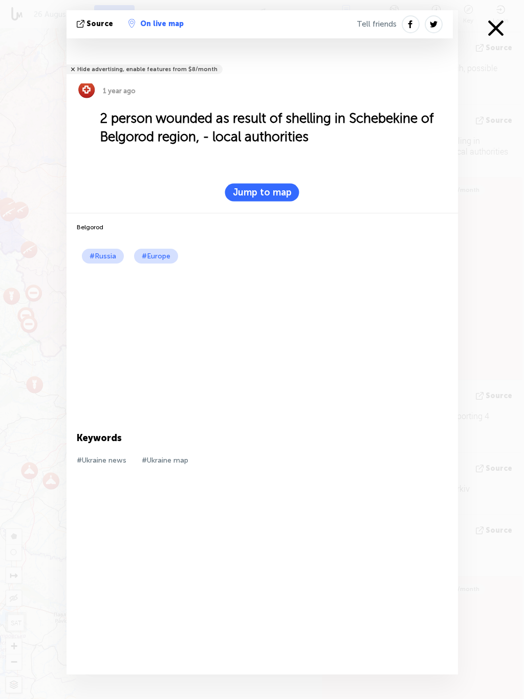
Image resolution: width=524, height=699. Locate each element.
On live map (162, 23)
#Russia (103, 256)
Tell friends (377, 24)
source (99, 23)
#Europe (156, 256)
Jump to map (262, 192)
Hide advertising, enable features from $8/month (147, 69)
